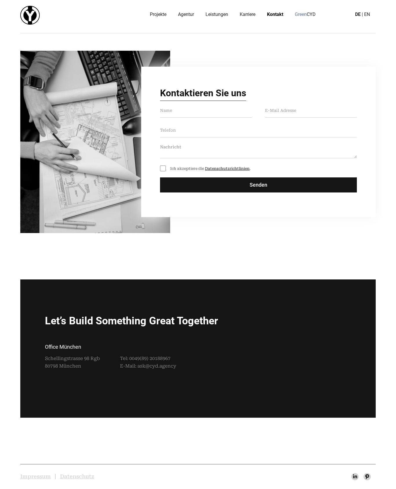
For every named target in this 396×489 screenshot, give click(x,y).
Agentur (186, 14)
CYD (305, 14)
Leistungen (217, 14)
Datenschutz (77, 476)
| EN (362, 14)
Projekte (158, 14)
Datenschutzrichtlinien (227, 168)
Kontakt (275, 14)
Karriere (247, 14)
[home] (30, 15)
